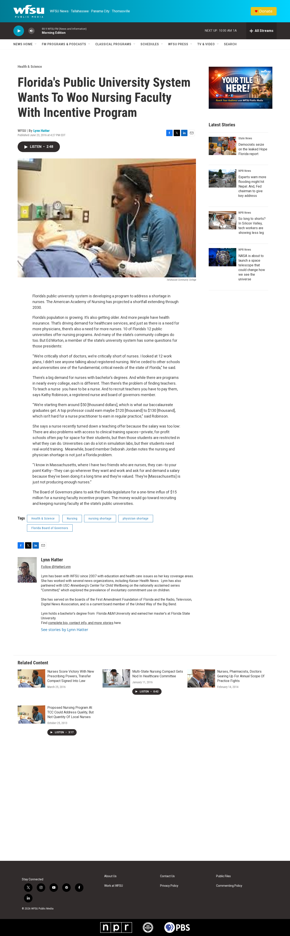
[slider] (38, 30)
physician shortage (136, 518)
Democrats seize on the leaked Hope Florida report (252, 149)
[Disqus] (145, 803)
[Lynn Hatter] (27, 570)
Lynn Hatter (41, 130)
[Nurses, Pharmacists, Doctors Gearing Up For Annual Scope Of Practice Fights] (201, 678)
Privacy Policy (169, 885)
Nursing (72, 518)
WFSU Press (178, 44)
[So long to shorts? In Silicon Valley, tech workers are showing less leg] (222, 220)
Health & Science (30, 66)
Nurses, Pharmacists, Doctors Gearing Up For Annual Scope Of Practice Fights (241, 676)
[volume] (31, 31)
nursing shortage (100, 518)
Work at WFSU (113, 885)
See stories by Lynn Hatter (64, 629)
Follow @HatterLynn (56, 567)
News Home (23, 44)
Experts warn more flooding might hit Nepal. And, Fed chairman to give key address (252, 186)
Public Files (223, 876)
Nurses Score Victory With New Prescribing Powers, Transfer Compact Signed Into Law (70, 676)
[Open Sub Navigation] (36, 44)
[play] (18, 30)
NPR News (244, 170)
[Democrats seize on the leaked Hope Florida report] (222, 146)
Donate (265, 11)
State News (245, 138)
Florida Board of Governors (49, 528)
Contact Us (167, 876)
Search (230, 44)
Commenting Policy (229, 885)
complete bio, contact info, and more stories (80, 623)
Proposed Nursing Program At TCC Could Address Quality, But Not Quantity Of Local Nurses (70, 712)
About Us (110, 876)
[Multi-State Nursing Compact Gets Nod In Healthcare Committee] (116, 678)
